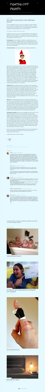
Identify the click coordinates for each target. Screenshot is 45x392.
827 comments (11, 258)
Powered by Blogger (23, 388)
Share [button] (8, 145)
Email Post (11, 145)
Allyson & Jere (12, 195)
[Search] (37, 3)
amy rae (11, 177)
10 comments (11, 351)
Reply (11, 163)
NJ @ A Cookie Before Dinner (15, 188)
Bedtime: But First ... (14, 380)
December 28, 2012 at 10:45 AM (21, 195)
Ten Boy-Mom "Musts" (14, 256)
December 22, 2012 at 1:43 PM (17, 152)
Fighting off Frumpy (19, 6)
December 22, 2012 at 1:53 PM (18, 177)
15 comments (11, 381)
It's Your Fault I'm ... (13, 350)
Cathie (11, 152)
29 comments (11, 293)
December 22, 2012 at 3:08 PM (27, 188)
